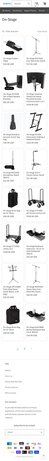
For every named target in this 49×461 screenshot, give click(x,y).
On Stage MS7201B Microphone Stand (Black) (11, 175)
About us (8, 376)
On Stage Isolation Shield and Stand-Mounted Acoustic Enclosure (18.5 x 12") (35, 98)
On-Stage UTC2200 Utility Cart (11, 247)
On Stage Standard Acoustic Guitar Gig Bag (11, 137)
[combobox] (22, 3)
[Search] (29, 3)
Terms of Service (11, 387)
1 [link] (17, 348)
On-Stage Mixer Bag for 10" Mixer (11, 328)
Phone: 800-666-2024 (13, 382)
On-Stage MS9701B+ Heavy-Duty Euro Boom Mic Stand (35, 289)
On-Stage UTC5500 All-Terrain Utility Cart (36, 211)
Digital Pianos (30, 10)
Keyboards (17, 10)
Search (8, 370)
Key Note (30, 456)
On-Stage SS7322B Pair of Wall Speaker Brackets (11, 96)
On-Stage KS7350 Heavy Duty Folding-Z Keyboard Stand (36, 137)
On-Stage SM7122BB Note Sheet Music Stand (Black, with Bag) (11, 290)
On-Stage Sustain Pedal (10, 59)
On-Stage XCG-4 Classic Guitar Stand (35, 173)
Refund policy (10, 393)
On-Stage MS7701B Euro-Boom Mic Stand (36, 59)
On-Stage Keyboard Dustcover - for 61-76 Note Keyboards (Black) (35, 250)
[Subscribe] (41, 432)
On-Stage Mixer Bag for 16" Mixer (11, 211)
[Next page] (31, 348)
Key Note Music (24, 456)
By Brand (6, 10)
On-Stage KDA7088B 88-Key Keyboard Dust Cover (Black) (36, 329)
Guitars (42, 10)
